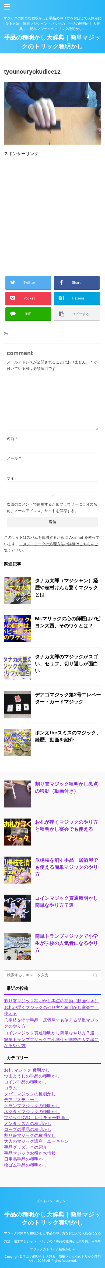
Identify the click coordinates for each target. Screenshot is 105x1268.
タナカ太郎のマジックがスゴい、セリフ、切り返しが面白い (66, 663)
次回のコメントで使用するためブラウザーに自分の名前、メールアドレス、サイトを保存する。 (52, 507)
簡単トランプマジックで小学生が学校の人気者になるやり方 (66, 943)
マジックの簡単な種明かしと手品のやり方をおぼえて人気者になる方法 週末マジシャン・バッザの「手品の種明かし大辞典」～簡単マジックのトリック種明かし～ (52, 1241)
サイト (12, 478)
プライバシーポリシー (52, 1201)
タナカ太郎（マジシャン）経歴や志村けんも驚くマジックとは (66, 587)
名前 (12, 438)
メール (14, 458)
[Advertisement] (52, 214)
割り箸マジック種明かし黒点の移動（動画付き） (51, 1000)
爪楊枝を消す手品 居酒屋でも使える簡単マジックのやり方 (66, 867)
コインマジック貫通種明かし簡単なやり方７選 (49, 1032)
